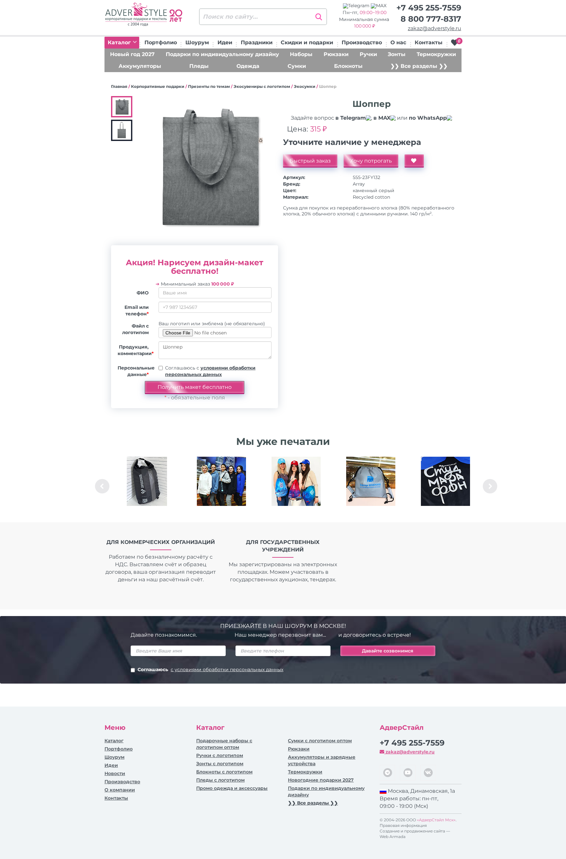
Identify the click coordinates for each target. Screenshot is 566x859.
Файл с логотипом (135, 329)
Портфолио (160, 42)
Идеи (224, 42)
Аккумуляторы (140, 66)
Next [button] (490, 486)
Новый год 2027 (132, 54)
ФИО (143, 293)
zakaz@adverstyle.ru (434, 28)
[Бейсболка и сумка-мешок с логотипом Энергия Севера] (296, 481)
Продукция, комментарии (136, 350)
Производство (362, 42)
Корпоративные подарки (157, 86)
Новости (114, 773)
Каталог (120, 42)
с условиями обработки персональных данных (227, 669)
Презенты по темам (209, 86)
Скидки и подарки (307, 42)
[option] (146, 486)
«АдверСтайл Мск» (436, 819)
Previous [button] (102, 486)
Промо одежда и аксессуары (232, 788)
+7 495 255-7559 (428, 7)
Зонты (397, 54)
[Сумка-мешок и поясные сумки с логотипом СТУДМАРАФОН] (445, 481)
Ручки (368, 54)
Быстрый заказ (310, 161)
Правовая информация (403, 825)
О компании (119, 790)
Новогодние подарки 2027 (321, 780)
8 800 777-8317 (431, 19)
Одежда (247, 66)
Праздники (257, 42)
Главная (119, 86)
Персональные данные (136, 371)
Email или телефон (136, 310)
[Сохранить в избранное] (414, 161)
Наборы (301, 54)
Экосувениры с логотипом (262, 86)
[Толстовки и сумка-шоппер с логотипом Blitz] (221, 481)
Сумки (297, 66)
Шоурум (197, 42)
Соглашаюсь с (210, 371)
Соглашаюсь (210, 669)
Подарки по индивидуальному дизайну (222, 54)
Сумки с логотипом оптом (320, 741)
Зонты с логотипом (219, 764)
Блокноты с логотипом (224, 772)
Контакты (429, 42)
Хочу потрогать (371, 161)
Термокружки (436, 54)
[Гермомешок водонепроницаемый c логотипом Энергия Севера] (146, 481)
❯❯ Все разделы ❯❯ (418, 66)
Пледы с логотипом (220, 780)
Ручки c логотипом (219, 755)
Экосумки (304, 86)
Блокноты (348, 66)
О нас (398, 42)
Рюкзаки (336, 54)
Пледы (199, 66)
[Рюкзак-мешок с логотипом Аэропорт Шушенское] (370, 481)
